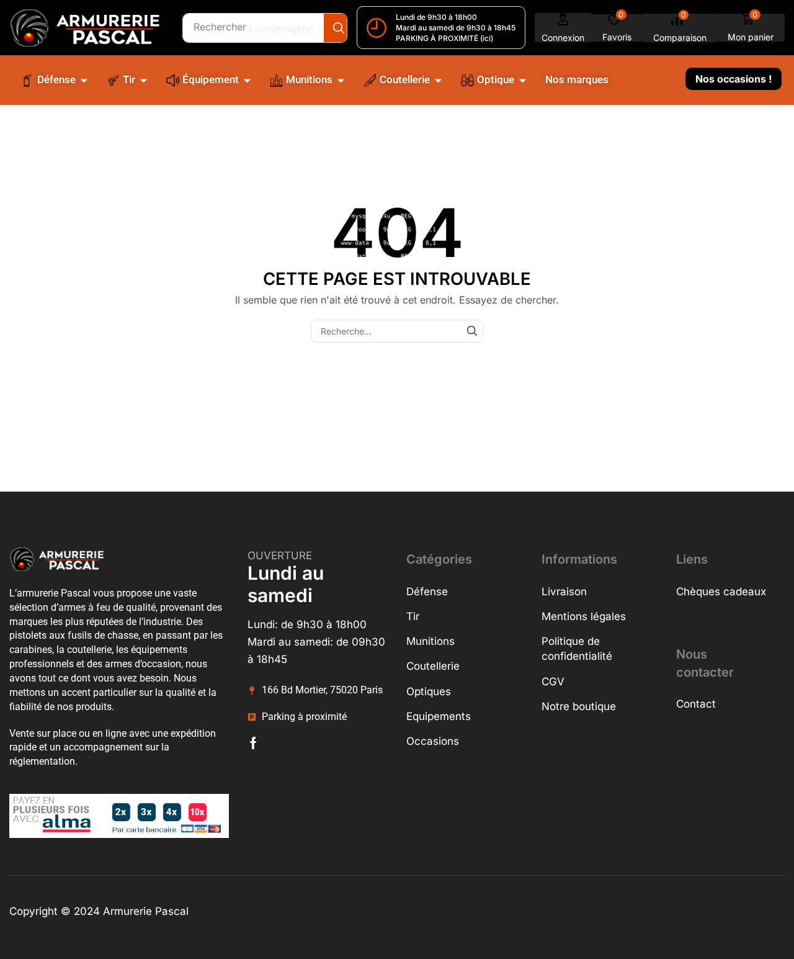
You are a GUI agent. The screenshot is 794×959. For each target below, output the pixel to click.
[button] (563, 27)
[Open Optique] (522, 80)
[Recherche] (338, 28)
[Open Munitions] (341, 80)
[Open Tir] (143, 80)
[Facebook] (253, 743)
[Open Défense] (84, 80)
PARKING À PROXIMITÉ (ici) (444, 38)
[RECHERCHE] (471, 331)
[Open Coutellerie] (438, 80)
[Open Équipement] (247, 80)
